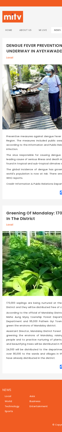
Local (9, 57)
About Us (25, 30)
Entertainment (39, 406)
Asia (32, 396)
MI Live (43, 30)
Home (8, 30)
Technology (12, 406)
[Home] (12, 16)
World (8, 401)
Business (35, 401)
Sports (9, 411)
